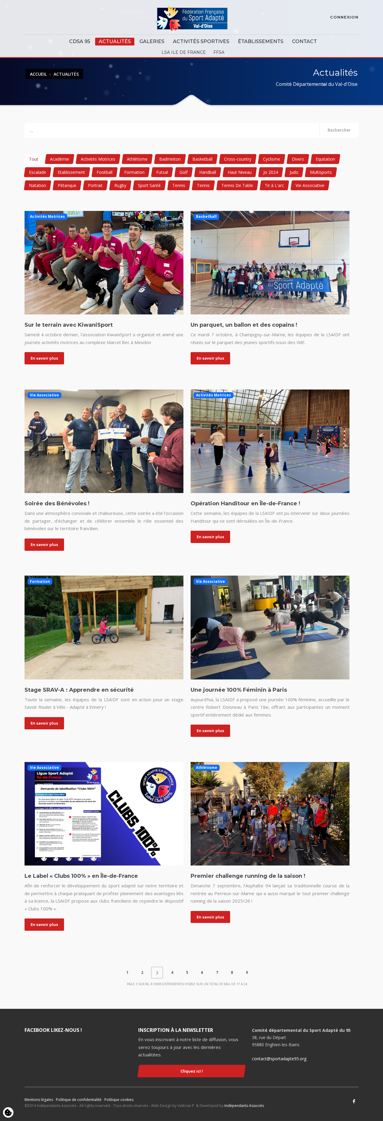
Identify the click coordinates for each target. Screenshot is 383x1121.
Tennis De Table (237, 185)
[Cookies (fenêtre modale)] (8, 1113)
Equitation (325, 159)
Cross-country (237, 159)
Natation (37, 185)
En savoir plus (44, 358)
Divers (298, 159)
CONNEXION (344, 17)
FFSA (218, 52)
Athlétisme (137, 159)
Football (105, 172)
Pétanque (67, 185)
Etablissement (71, 172)
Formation (134, 172)
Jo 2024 (270, 172)
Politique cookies (118, 1099)
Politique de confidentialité (78, 1099)
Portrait (95, 185)
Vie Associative (310, 185)
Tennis (178, 185)
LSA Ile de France (184, 52)
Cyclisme (271, 159)
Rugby (120, 185)
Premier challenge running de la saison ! (248, 876)
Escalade (37, 172)
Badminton (170, 159)
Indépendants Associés (244, 1105)
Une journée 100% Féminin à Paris (239, 690)
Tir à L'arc (274, 185)
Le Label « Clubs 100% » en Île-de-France (81, 876)
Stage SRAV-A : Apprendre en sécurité (79, 690)
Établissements (260, 41)
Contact (304, 41)
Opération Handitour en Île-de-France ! (245, 503)
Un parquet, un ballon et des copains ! (244, 325)
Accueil (38, 74)
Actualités (115, 41)
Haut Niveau (240, 172)
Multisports (321, 172)
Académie (59, 159)
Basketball (202, 159)
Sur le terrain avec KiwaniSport (69, 325)
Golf (184, 172)
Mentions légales (39, 1099)
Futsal (162, 172)
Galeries (151, 41)
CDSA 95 (79, 41)
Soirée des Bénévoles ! (57, 503)
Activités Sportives (201, 41)
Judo (294, 172)
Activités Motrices (98, 159)
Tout (33, 159)
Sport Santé (149, 185)
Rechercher (339, 130)
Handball (207, 172)
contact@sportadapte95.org (279, 1058)
